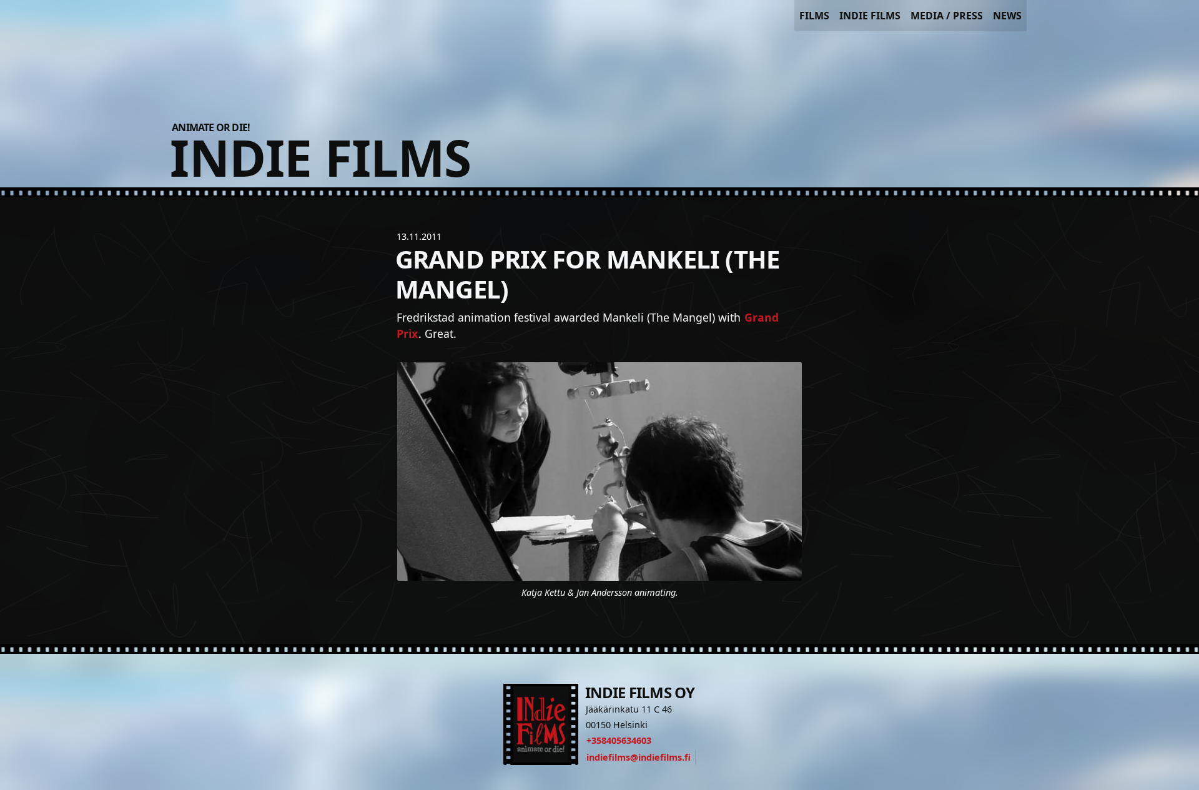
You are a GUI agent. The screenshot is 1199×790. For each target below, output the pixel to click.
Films (814, 15)
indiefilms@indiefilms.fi (638, 757)
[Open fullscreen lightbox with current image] (599, 471)
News (1007, 15)
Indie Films (869, 15)
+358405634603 (618, 740)
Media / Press (946, 15)
